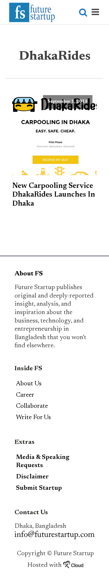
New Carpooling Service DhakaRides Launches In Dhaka (53, 195)
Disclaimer (32, 477)
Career (25, 395)
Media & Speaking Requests (42, 461)
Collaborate (32, 406)
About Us (29, 384)
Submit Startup (39, 488)
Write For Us (33, 417)
